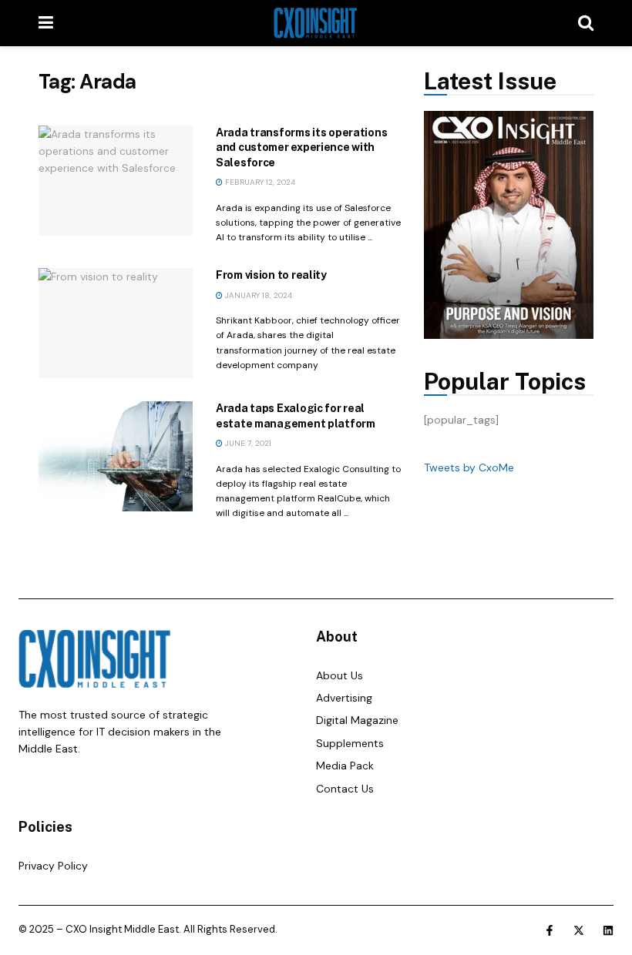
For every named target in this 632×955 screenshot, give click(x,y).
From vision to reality (271, 275)
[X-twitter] (578, 930)
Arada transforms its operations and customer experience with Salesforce (301, 147)
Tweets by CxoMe (469, 467)
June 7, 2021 (247, 443)
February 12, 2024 (259, 182)
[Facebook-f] (549, 930)
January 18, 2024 (257, 295)
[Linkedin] (608, 930)
